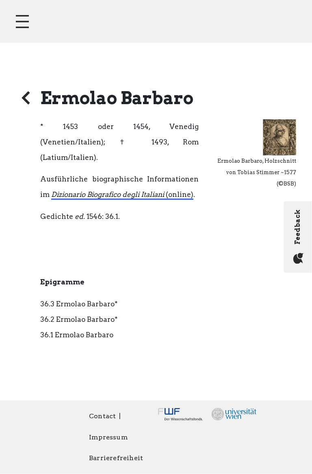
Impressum (108, 437)
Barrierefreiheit (116, 458)
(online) (122, 194)
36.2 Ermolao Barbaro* (79, 319)
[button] (279, 137)
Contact (102, 416)
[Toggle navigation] (22, 21)
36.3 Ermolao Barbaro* (79, 304)
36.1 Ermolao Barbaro (76, 335)
